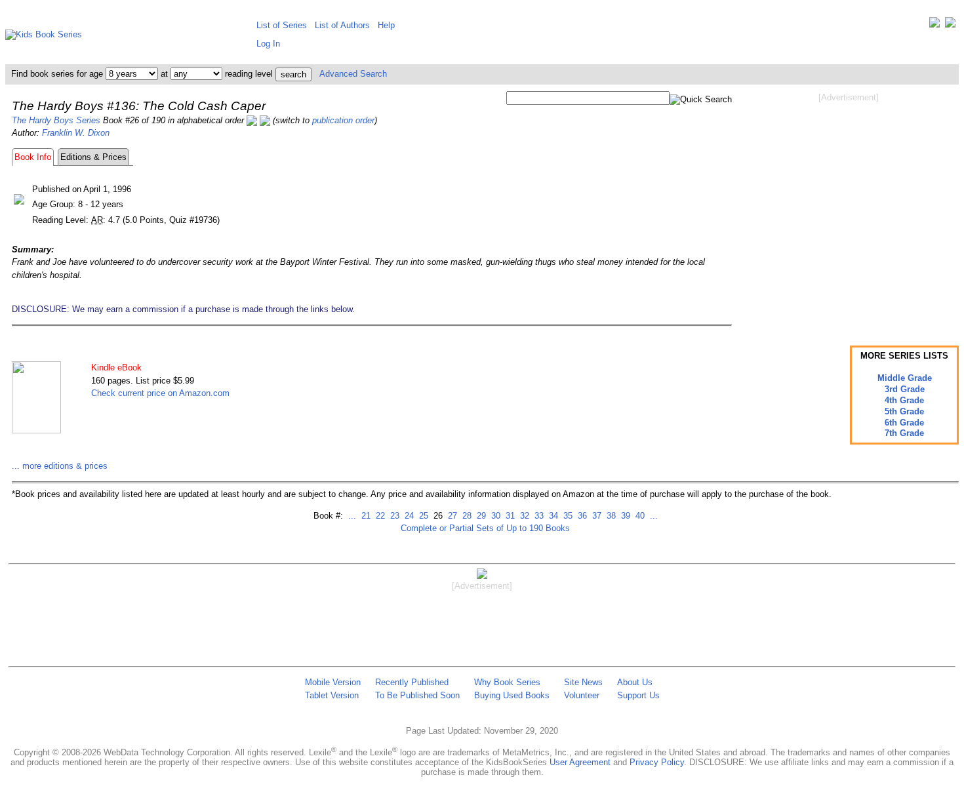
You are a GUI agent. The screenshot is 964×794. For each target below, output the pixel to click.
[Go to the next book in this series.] (265, 120)
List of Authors (342, 25)
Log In (268, 44)
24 (408, 516)
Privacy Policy (657, 762)
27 (451, 516)
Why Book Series (507, 682)
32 (523, 516)
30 (494, 516)
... (352, 516)
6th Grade (904, 422)
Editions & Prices (93, 157)
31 (509, 516)
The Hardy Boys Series (56, 120)
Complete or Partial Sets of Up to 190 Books (485, 528)
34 (552, 516)
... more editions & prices (60, 466)
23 (393, 516)
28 (466, 516)
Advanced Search (353, 74)
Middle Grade (904, 378)
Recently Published (412, 682)
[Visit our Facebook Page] (950, 25)
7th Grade (904, 433)
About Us (635, 682)
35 (566, 516)
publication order (343, 120)
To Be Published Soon (417, 695)
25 (422, 516)
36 (581, 516)
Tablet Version (332, 695)
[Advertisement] (848, 208)
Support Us (638, 695)
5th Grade (904, 411)
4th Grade (904, 400)
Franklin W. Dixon (76, 133)
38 (610, 516)
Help (386, 25)
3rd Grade (905, 389)
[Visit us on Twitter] (934, 25)
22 (379, 516)
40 (639, 516)
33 (538, 516)
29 (480, 516)
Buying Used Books (512, 695)
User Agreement (580, 762)
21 (365, 516)
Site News (583, 682)
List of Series (281, 25)
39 (624, 516)
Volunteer (581, 695)
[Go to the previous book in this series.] (252, 120)
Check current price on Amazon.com (160, 393)
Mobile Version (333, 682)
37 (595, 516)
